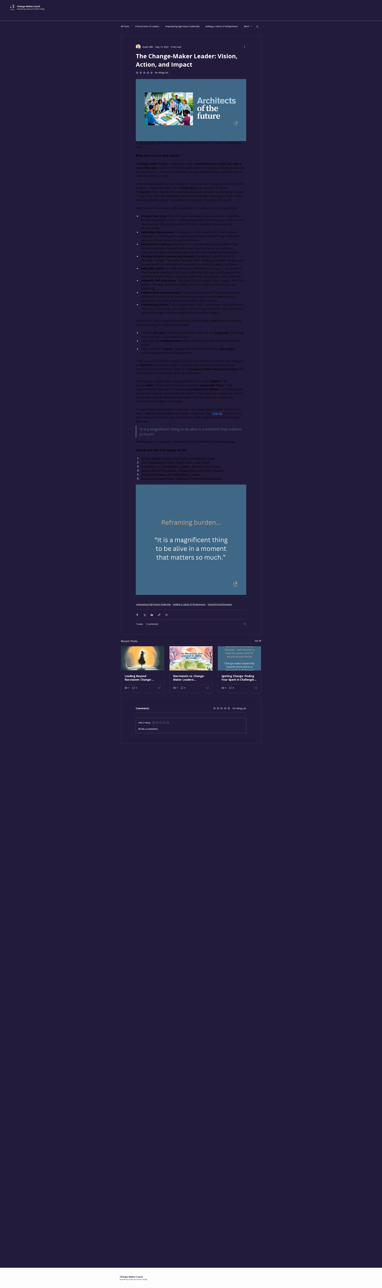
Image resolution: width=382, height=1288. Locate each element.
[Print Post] (166, 614)
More (246, 26)
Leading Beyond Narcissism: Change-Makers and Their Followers (138, 677)
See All (258, 640)
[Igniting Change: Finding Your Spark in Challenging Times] (239, 658)
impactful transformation (220, 604)
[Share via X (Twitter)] (144, 614)
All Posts (125, 26)
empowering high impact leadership (182, 26)
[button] (257, 26)
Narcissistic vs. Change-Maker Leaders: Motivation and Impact (189, 677)
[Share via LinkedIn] (151, 614)
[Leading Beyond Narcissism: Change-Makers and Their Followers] (142, 658)
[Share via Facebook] (137, 614)
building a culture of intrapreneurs (221, 26)
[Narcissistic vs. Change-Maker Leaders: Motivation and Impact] (191, 658)
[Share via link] (159, 614)
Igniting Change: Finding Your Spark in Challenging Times (238, 677)
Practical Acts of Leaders (147, 26)
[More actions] (244, 47)
